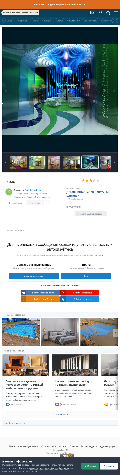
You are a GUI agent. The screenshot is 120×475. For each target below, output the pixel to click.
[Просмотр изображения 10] (99, 332)
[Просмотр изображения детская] (18, 162)
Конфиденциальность (28, 446)
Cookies (63, 446)
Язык (11, 446)
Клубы (47, 20)
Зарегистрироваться (33, 275)
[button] (5, 162)
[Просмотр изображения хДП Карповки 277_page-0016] (60, 332)
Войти (86, 275)
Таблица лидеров (89, 446)
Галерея (73, 20)
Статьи (59, 20)
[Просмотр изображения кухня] (71, 162)
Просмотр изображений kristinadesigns (32, 196)
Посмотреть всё (60, 414)
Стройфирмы (90, 20)
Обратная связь (48, 446)
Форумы (22, 20)
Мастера (107, 20)
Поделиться (16, 202)
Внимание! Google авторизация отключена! (57, 4)
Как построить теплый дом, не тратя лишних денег (74, 383)
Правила (74, 446)
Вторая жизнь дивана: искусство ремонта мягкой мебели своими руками (24, 384)
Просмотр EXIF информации (90, 213)
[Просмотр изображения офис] (90, 162)
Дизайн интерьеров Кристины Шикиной (87, 194)
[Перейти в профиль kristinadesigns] (8, 191)
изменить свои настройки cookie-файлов (49, 467)
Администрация (107, 446)
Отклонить (108, 466)
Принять (91, 466)
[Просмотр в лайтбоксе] (60, 89)
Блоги (35, 20)
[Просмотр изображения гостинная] (54, 162)
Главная (8, 20)
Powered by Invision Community (60, 452)
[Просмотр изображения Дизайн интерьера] (108, 162)
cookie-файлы (24, 464)
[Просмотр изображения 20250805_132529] (21, 332)
